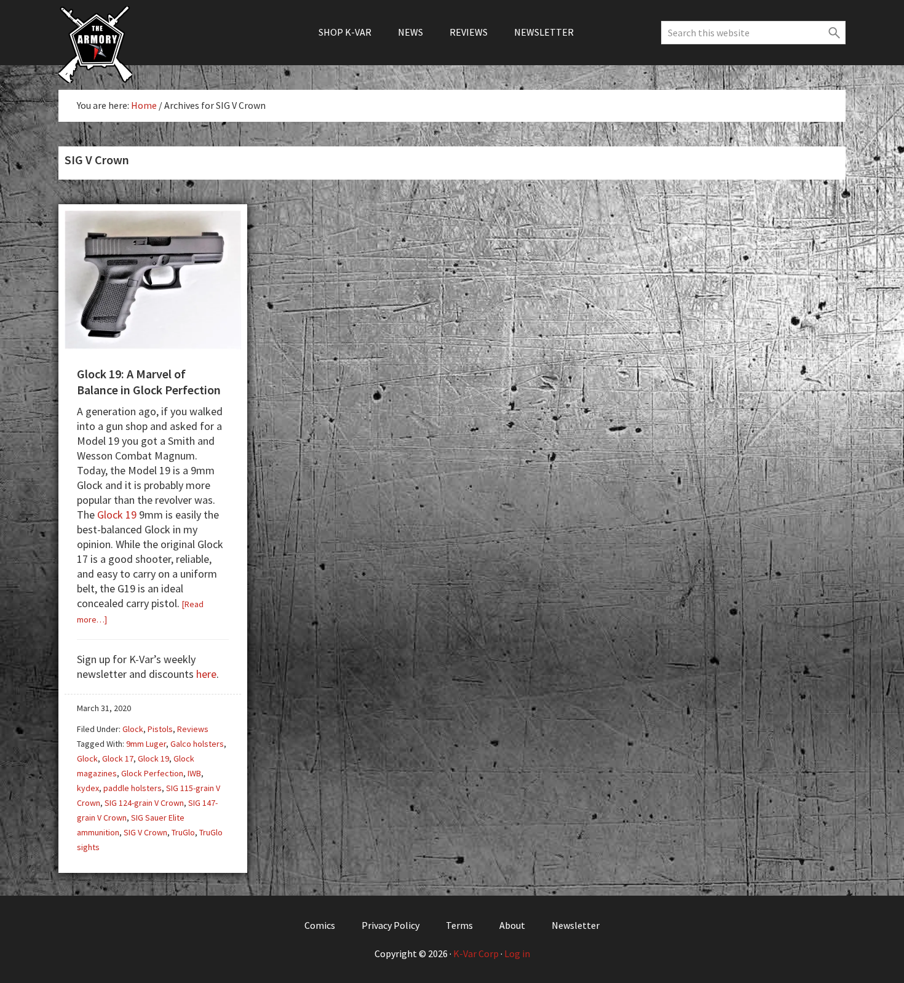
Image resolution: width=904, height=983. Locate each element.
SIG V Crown (145, 832)
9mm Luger (146, 743)
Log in (517, 953)
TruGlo (183, 832)
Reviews (192, 728)
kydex (88, 788)
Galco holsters (197, 743)
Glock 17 (117, 758)
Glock (132, 728)
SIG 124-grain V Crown (144, 802)
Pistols (160, 728)
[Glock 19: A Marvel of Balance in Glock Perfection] (153, 344)
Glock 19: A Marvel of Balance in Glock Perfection (149, 381)
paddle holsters (132, 788)
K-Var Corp (476, 953)
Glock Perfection (152, 773)
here (206, 674)
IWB (194, 773)
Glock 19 (117, 514)
